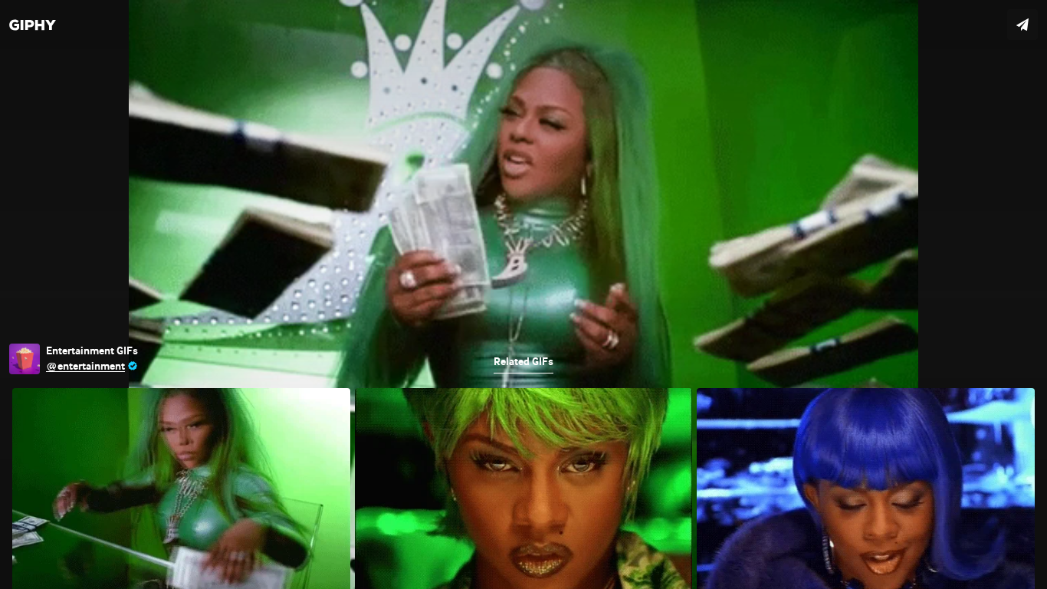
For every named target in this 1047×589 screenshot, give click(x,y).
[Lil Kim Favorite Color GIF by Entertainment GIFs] (523, 294)
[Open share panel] (1022, 24)
